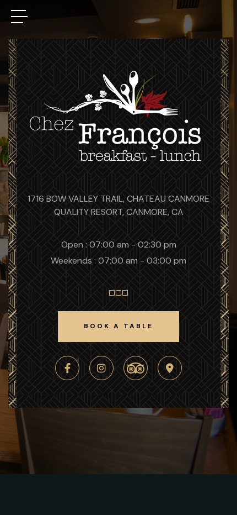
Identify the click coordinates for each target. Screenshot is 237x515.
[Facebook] (67, 368)
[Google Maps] (170, 368)
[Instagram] (101, 368)
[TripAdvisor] (135, 368)
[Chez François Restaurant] (118, 162)
